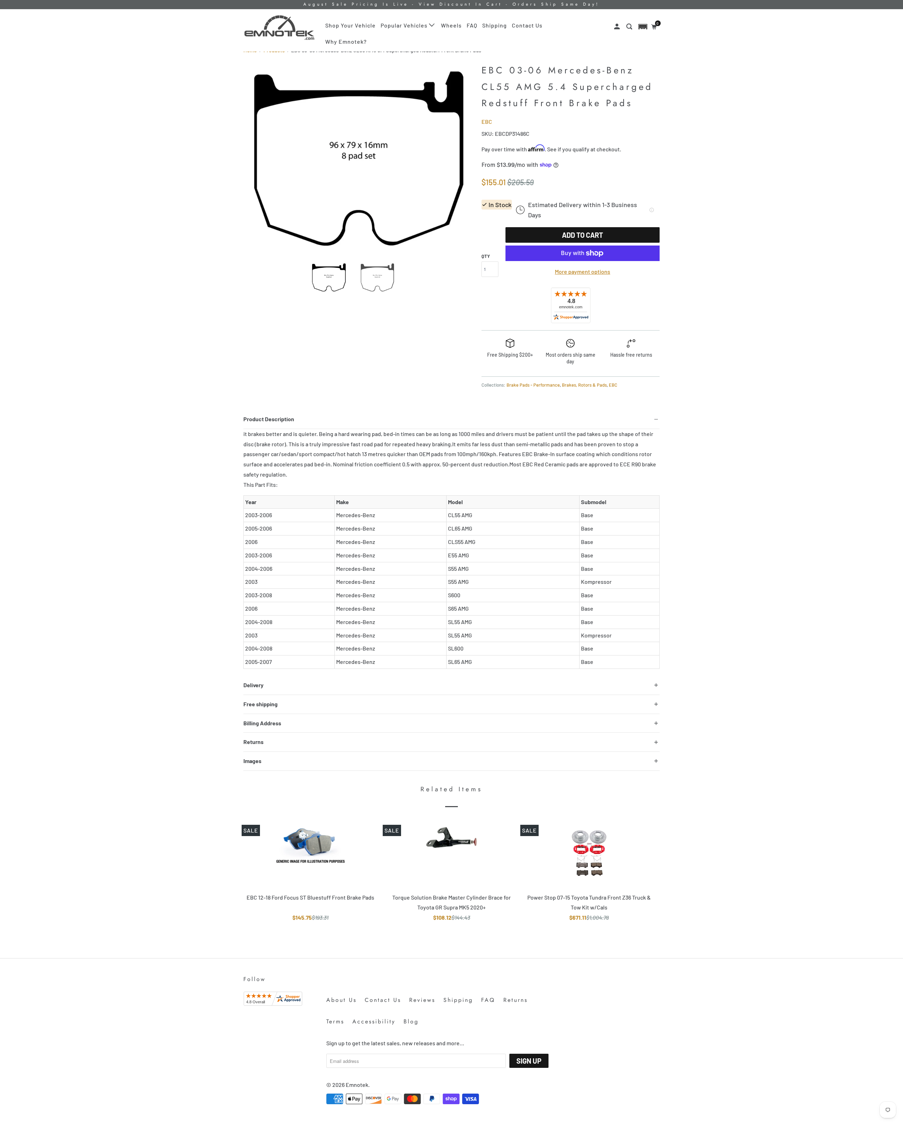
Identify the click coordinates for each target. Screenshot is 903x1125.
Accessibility (373, 1021)
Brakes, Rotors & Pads (584, 385)
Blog (411, 1021)
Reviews (422, 1000)
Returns (515, 1000)
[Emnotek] (279, 28)
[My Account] (618, 26)
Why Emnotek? (346, 41)
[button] (643, 27)
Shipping (494, 25)
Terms (335, 1021)
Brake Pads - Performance (533, 385)
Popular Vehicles (405, 25)
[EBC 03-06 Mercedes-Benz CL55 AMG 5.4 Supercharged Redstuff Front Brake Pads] (358, 158)
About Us (341, 1000)
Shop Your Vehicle (350, 25)
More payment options (582, 271)
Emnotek (357, 1084)
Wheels (451, 25)
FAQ (472, 25)
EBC (486, 121)
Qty (485, 256)
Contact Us (527, 25)
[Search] (630, 26)
